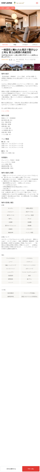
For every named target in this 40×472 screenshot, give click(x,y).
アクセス (25, 44)
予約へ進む (31, 469)
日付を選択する (11, 469)
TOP (2, 8)
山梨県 (7, 8)
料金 (15, 44)
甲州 (13, 8)
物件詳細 (5, 44)
